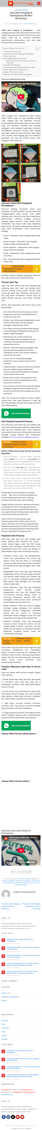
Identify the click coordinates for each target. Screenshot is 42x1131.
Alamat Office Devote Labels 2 (14, 72)
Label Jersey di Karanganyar (23, 881)
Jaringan (4, 1039)
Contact (29, 1125)
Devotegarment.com (26, 1090)
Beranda (4, 1020)
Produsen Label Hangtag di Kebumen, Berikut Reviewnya (31, 906)
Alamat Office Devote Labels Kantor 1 (16, 70)
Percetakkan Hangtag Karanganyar (24, 883)
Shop (3, 1024)
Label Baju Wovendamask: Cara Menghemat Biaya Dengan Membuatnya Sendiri (23, 964)
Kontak (4, 1035)
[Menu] (38, 3)
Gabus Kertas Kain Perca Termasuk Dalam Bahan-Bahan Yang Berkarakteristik (22, 972)
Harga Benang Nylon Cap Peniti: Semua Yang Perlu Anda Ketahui (23, 956)
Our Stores (16, 1125)
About (8, 1125)
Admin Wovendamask (30, 24)
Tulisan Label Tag (9, 56)
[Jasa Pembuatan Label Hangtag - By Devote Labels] (21, 3)
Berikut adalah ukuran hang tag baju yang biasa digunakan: (21, 62)
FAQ (34, 1125)
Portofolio (5, 1028)
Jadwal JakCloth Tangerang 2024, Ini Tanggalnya (20, 940)
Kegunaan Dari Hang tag (12, 65)
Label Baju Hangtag (21, 10)
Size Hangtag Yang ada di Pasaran (15, 58)
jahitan (4, 993)
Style (3, 1000)
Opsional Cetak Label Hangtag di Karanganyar (19, 54)
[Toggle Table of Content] (36, 48)
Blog (3, 1032)
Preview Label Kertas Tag (12, 51)
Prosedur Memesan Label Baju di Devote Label (19, 67)
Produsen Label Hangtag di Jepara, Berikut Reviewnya (10, 906)
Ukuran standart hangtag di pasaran (25, 437)
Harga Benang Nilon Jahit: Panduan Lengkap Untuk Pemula (23, 948)
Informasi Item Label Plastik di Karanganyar (18, 74)
